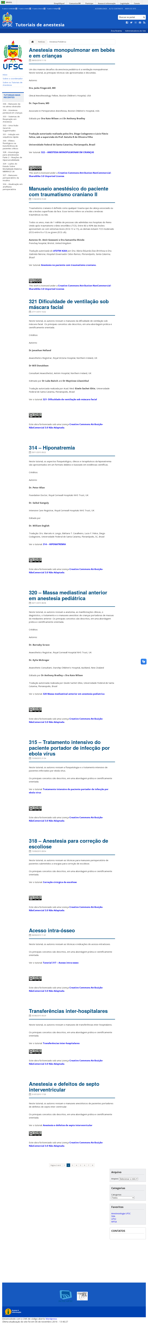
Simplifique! (59, 3)
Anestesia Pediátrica (57, 42)
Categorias (116, 1194)
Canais (137, 3)
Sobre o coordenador (13, 78)
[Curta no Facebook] (127, 22)
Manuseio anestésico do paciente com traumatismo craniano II (68, 191)
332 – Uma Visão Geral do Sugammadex (10, 128)
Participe (89, 3)
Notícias (41, 42)
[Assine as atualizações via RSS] (144, 22)
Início (5, 74)
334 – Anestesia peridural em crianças (12, 111)
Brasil (9, 2)
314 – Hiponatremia (52, 447)
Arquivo (114, 1178)
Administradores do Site (135, 31)
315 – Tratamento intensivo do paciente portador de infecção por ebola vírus (69, 747)
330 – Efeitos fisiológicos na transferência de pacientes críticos (10, 144)
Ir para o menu (25, 8)
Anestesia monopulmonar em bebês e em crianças (72, 52)
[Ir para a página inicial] (32, 42)
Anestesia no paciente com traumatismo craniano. (68, 265)
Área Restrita (116, 31)
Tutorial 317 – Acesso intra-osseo (60, 962)
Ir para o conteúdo (9, 8)
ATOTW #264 (60, 250)
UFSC (113, 1219)
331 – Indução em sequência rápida (11, 135)
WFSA (114, 1221)
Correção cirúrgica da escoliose (60, 882)
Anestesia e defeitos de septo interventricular (64, 1086)
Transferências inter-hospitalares (68, 1010)
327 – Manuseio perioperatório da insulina (11, 178)
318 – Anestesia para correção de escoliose (68, 843)
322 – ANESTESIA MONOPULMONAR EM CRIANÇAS (67, 152)
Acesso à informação (106, 3)
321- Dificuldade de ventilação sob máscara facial (70, 399)
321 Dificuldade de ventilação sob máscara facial (69, 304)
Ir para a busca (39, 8)
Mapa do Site (130, 8)
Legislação (124, 3)
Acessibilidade (101, 8)
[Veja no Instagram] (140, 22)
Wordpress (51, 1318)
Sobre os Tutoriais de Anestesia (12, 83)
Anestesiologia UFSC (121, 1213)
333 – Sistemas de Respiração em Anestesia (11, 119)
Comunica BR (75, 3)
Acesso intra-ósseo (52, 930)
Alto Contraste (116, 8)
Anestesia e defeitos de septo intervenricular (67, 1125)
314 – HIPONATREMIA (54, 544)
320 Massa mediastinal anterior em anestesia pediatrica (73, 693)
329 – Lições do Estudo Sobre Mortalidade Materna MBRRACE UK (12, 167)
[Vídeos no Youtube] (136, 22)
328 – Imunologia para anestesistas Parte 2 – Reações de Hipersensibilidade (12, 156)
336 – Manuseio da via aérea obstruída (12, 105)
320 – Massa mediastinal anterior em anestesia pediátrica (68, 595)
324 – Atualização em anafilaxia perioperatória (13, 187)
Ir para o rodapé (53, 8)
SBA (113, 1216)
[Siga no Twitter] (131, 22)
